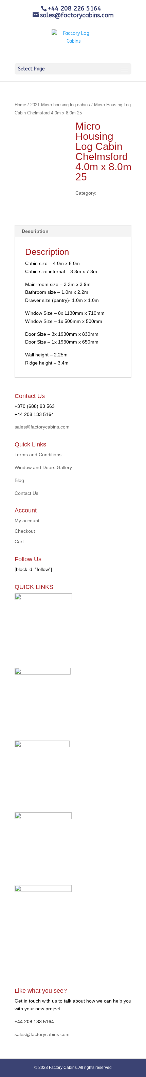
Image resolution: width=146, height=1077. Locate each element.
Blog (19, 480)
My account (27, 520)
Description (35, 231)
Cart (19, 541)
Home (20, 104)
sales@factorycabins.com (42, 427)
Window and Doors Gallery (43, 467)
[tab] (73, 231)
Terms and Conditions (38, 454)
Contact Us (26, 493)
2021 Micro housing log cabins (60, 104)
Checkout (25, 531)
